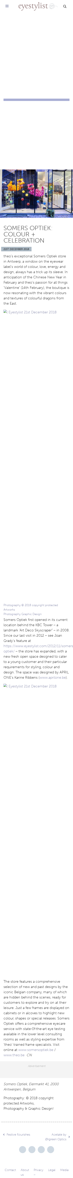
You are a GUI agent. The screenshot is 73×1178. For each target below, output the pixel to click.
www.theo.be (14, 1055)
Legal (51, 1170)
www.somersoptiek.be (35, 1050)
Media (64, 1170)
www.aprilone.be (53, 677)
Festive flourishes (18, 1134)
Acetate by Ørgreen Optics (55, 1137)
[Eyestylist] (36, 4)
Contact (10, 1170)
